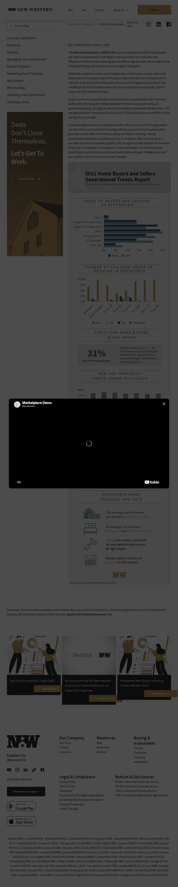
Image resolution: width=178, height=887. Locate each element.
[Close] (164, 404)
